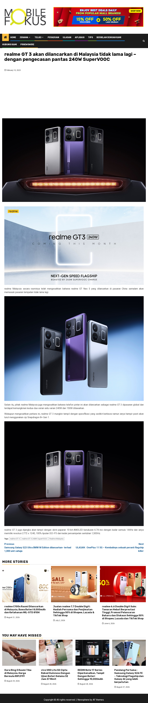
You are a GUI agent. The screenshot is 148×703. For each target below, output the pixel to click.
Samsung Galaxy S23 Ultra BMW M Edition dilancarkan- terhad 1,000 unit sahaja (37, 547)
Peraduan (53, 37)
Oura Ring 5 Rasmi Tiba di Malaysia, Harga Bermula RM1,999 (17, 673)
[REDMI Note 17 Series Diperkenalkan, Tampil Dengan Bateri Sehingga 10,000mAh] (92, 653)
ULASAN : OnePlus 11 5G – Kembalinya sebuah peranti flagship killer (110, 547)
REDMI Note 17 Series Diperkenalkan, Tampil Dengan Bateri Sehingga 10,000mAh (91, 674)
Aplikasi (79, 37)
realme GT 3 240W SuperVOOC (34, 539)
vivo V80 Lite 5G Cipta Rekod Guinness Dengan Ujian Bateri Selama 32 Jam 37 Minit (55, 674)
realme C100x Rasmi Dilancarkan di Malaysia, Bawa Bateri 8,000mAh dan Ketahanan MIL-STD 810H (25, 609)
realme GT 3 (15, 539)
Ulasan (67, 37)
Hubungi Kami (9, 44)
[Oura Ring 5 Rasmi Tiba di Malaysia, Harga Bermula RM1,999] (19, 653)
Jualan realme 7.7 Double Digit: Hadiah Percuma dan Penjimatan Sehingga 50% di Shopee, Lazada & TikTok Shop (73, 611)
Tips (90, 37)
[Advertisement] (74, 95)
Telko (38, 37)
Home (13, 37)
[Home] (5, 37)
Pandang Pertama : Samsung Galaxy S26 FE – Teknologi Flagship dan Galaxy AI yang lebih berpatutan (129, 676)
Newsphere (83, 699)
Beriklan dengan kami (109, 37)
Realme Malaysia (56, 539)
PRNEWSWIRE (27, 44)
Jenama (24, 37)
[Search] (144, 41)
